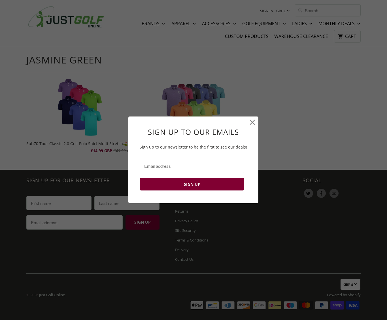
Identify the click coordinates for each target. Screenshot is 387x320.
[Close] (253, 122)
